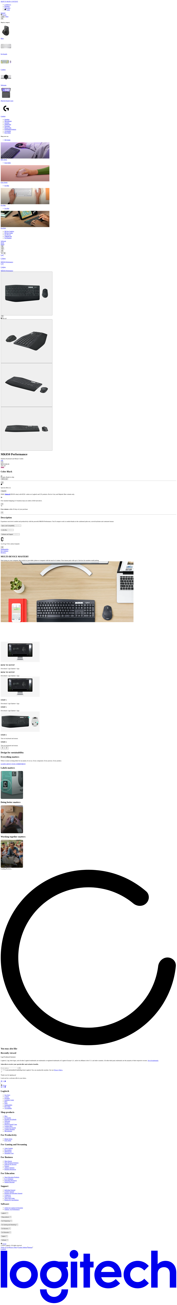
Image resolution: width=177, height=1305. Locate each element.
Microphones (8, 1131)
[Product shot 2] (26, 341)
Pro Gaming (8, 1150)
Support (3, 13)
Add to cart (4, 479)
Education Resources (10, 1180)
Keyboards (7, 1118)
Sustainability (8, 1105)
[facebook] (5, 1081)
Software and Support (7, 534)
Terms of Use (5, 1247)
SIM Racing (8, 1151)
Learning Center (9, 1100)
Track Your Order (9, 1198)
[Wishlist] (2, 249)
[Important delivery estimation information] (2, 504)
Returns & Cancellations (11, 1200)
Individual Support (9, 1190)
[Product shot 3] (26, 385)
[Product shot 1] (26, 293)
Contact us (7, 1195)
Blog (5, 1101)
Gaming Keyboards (10, 1128)
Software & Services (10, 1164)
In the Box (4, 530)
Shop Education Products (11, 1177)
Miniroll (7, 494)
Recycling (7, 1106)
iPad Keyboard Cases (10, 1124)
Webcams (7, 1121)
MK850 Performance (7, 262)
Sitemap (30, 1247)
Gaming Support (9, 1191)
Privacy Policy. (58, 1070)
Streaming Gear (9, 1153)
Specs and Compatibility (7, 525)
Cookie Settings (22, 1247)
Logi (2, 255)
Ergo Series (7, 1140)
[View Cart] (2, 253)
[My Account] (2, 251)
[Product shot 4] (26, 429)
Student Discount (9, 1182)
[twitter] (3, 1081)
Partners (6, 1166)
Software (3, 241)
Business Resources (10, 1169)
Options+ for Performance (12, 1209)
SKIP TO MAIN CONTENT (9, 1)
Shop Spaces (8, 1161)
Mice (5, 1116)
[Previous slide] (2, 747)
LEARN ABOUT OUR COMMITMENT (13, 764)
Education (7, 8)
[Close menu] (2, 19)
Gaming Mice (8, 1126)
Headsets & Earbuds (10, 1119)
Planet (2, 244)
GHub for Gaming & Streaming (13, 1208)
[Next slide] (6, 747)
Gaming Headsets (9, 1129)
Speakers (7, 1123)
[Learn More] (2, 547)
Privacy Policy (13, 1247)
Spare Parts (7, 1196)
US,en (4, 15)
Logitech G (7, 4)
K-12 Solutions (8, 1179)
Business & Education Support (13, 1193)
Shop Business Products (11, 1163)
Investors (7, 1098)
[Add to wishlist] (2, 316)
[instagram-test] (2, 1081)
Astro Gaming (8, 1148)
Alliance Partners (9, 1168)
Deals (2, 243)
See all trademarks (153, 1060)
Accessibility (8, 1108)
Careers (6, 1096)
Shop (2, 16)
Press (5, 1103)
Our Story (7, 1095)
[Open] (4, 253)
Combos (3, 258)
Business (7, 6)
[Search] (2, 246)
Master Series (8, 1139)
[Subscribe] (19, 1068)
